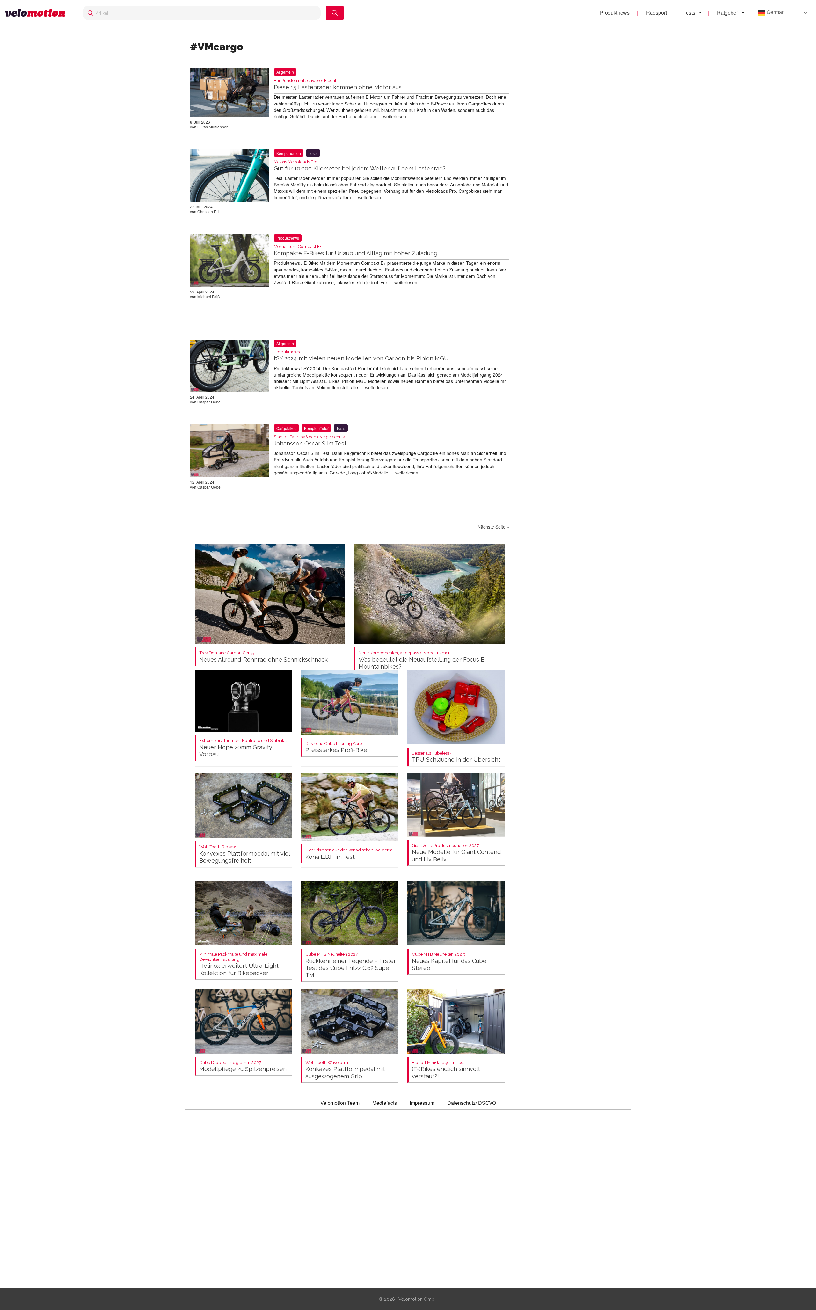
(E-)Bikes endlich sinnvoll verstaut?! (445, 1070)
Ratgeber (727, 12)
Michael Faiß (208, 296)
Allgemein (285, 72)
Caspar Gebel (209, 401)
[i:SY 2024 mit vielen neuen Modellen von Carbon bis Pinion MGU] (229, 367)
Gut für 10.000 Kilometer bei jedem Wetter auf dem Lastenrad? (360, 165)
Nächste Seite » (493, 527)
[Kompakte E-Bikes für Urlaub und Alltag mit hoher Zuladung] (229, 261)
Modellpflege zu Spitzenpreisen (243, 1066)
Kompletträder (316, 428)
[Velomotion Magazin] (37, 13)
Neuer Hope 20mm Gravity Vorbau (243, 747)
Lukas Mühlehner (212, 126)
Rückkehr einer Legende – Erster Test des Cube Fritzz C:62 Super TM (350, 965)
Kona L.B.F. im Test (348, 854)
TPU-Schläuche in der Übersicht (456, 757)
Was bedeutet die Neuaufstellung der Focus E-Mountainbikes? (422, 660)
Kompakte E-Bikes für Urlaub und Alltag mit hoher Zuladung (355, 250)
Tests (689, 12)
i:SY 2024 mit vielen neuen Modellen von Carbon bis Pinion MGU (361, 356)
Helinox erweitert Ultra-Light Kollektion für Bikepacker (239, 964)
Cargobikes (286, 428)
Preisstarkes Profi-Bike (336, 747)
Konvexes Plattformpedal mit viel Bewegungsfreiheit (244, 854)
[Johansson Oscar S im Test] (229, 451)
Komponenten (288, 153)
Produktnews (615, 12)
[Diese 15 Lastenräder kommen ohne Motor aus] (229, 93)
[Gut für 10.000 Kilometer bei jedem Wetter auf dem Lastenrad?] (229, 176)
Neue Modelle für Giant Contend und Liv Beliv (456, 853)
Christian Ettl (208, 211)
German (775, 12)
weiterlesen (394, 116)
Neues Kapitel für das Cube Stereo (449, 961)
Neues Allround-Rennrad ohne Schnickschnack (263, 656)
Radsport (656, 12)
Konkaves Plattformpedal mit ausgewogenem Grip (345, 1070)
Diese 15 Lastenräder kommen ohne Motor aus (338, 84)
